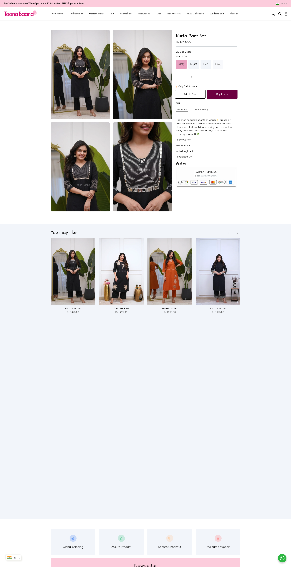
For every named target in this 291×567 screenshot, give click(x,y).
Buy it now (222, 94)
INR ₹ (282, 3)
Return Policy (201, 109)
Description (182, 109)
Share (183, 164)
